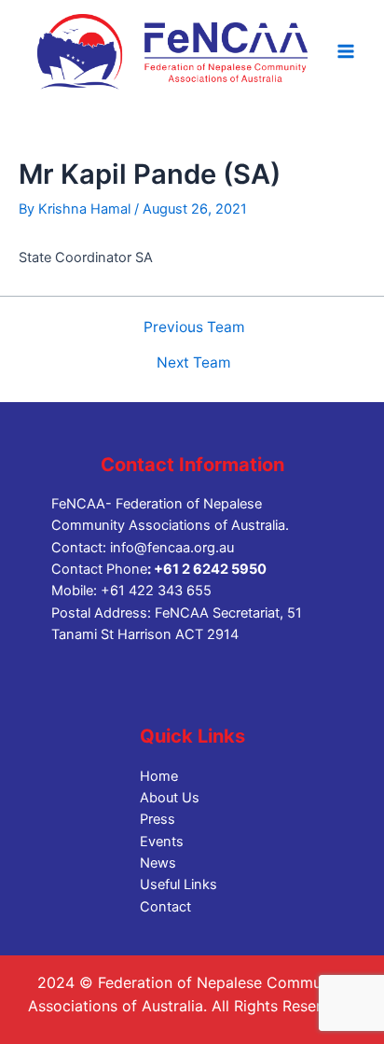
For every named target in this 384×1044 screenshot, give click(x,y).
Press (157, 819)
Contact (165, 906)
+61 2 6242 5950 (210, 569)
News (158, 863)
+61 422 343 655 (156, 590)
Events (162, 841)
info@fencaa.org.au (172, 547)
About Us (169, 797)
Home (159, 776)
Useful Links (178, 884)
